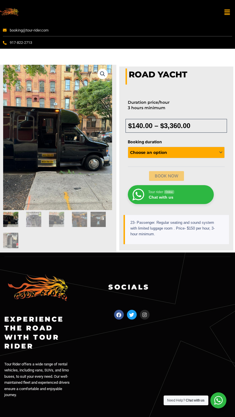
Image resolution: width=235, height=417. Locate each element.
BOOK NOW (166, 176)
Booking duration (145, 141)
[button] (227, 12)
